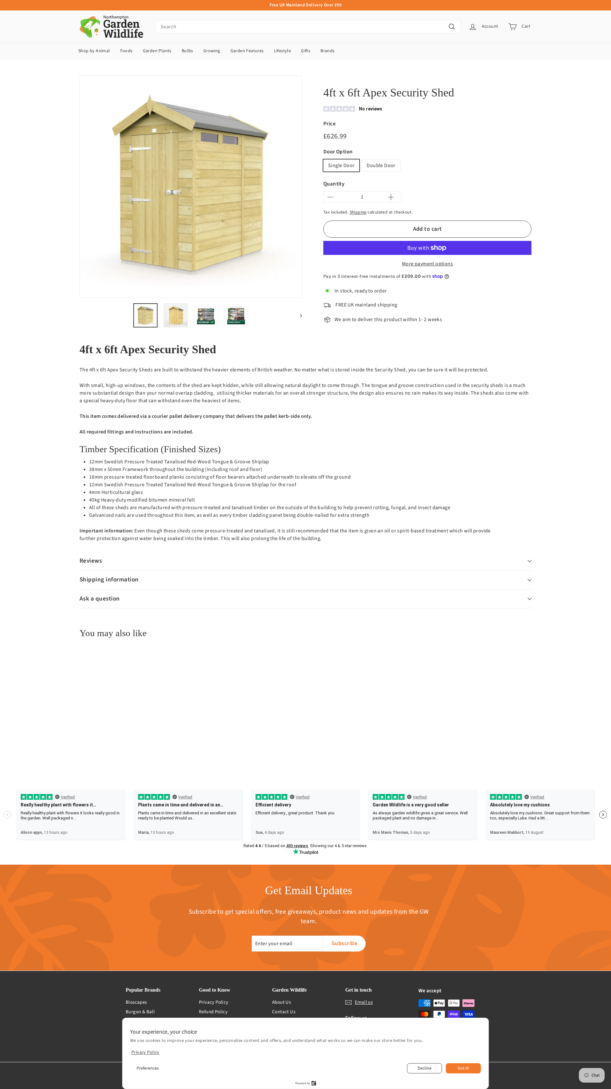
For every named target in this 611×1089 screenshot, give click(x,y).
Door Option (338, 152)
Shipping (358, 212)
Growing (211, 51)
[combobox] (308, 26)
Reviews (91, 561)
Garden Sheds (394, 77)
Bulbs (187, 51)
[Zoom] (191, 187)
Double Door (381, 165)
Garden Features (247, 51)
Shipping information (109, 579)
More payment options (427, 263)
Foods (126, 51)
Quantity (333, 184)
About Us (281, 1002)
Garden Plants (157, 51)
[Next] (298, 315)
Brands (327, 51)
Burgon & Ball (140, 1011)
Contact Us (283, 1011)
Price (329, 124)
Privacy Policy (213, 1002)
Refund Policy (213, 1011)
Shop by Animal (94, 51)
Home (328, 77)
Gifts (305, 51)
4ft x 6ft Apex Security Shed (440, 77)
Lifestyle (282, 51)
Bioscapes (136, 1002)
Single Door (341, 165)
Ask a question (100, 598)
